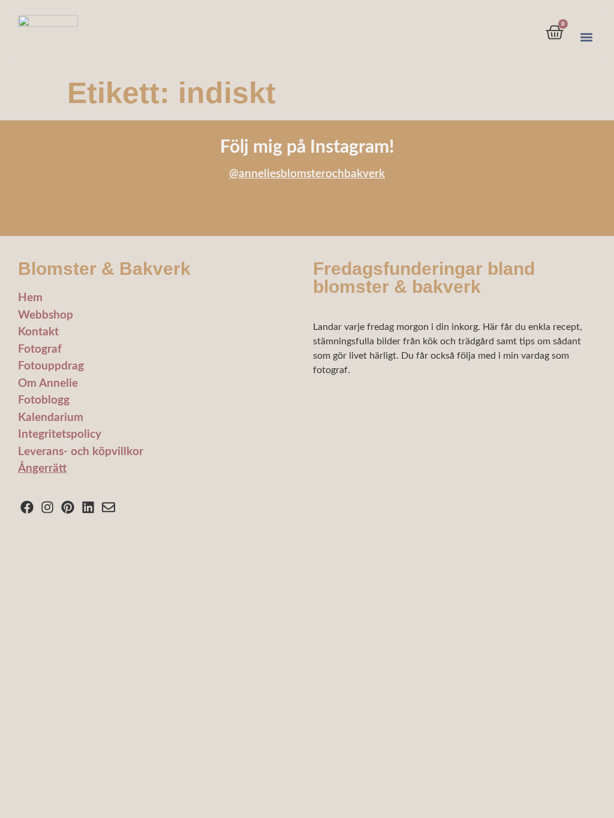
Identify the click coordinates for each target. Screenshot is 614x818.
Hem (30, 298)
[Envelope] (108, 507)
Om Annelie (48, 383)
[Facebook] (27, 507)
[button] (586, 37)
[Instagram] (47, 507)
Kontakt (38, 332)
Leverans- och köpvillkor (80, 452)
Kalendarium (50, 417)
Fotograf (40, 349)
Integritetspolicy (59, 434)
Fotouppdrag (51, 366)
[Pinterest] (68, 507)
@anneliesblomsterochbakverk (307, 174)
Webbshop (45, 315)
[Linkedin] (88, 507)
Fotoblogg (44, 400)
